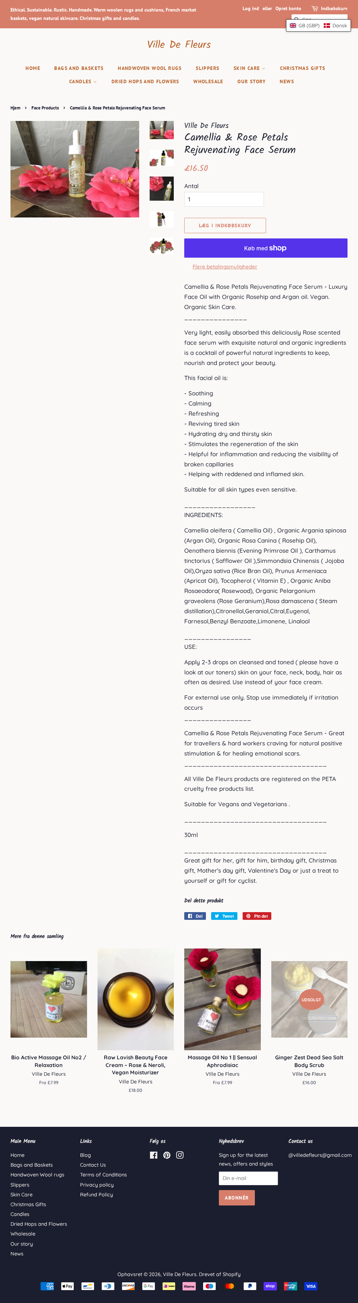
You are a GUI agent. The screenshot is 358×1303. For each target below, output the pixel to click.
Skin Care (248, 68)
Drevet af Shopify (220, 1274)
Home (33, 68)
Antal (191, 185)
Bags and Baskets (78, 68)
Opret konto (288, 8)
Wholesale (208, 81)
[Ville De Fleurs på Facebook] (154, 1156)
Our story (251, 81)
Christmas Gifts (302, 68)
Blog (85, 1155)
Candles (81, 81)
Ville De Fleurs (179, 45)
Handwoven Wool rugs (150, 68)
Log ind (251, 8)
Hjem (15, 108)
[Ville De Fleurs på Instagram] (180, 1156)
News (287, 81)
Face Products (45, 108)
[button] (318, 25)
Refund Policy (96, 1194)
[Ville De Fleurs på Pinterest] (167, 1156)
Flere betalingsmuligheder (225, 266)
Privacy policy (97, 1185)
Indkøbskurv (334, 8)
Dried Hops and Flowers (145, 81)
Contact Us (93, 1165)
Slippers (207, 68)
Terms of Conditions (103, 1175)
